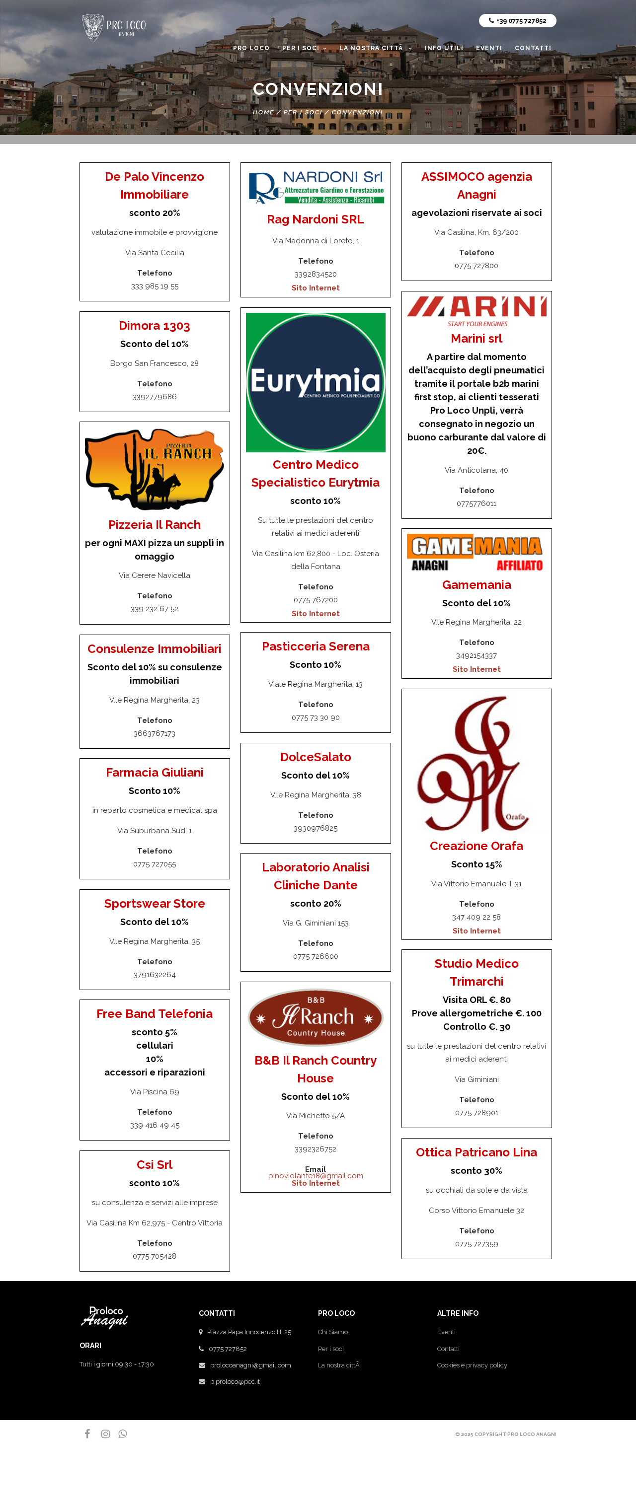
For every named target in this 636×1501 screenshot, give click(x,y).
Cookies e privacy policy (472, 1365)
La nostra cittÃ (339, 1365)
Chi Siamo (333, 1332)
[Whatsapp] (118, 1434)
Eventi (446, 1332)
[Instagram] (101, 1434)
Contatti (448, 1349)
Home (263, 112)
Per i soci (331, 1349)
